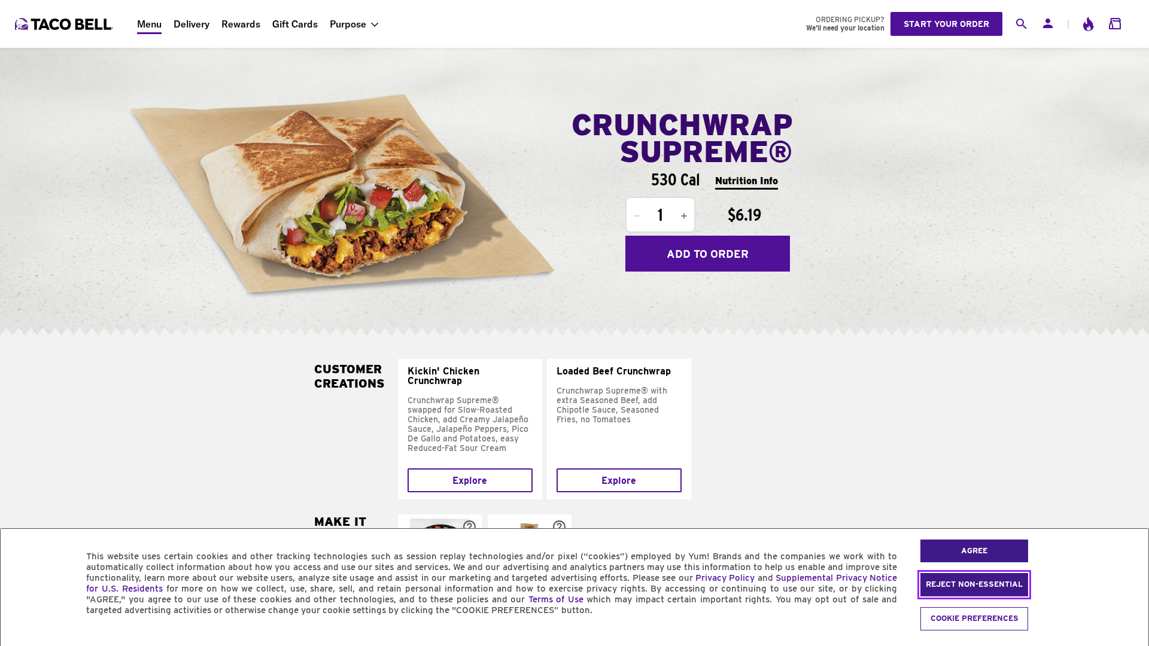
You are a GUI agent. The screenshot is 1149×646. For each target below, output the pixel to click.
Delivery (191, 24)
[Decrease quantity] (637, 216)
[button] (469, 526)
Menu (149, 24)
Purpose (348, 24)
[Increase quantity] (684, 216)
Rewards (240, 24)
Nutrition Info (746, 181)
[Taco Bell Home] (65, 24)
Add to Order (708, 254)
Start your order (946, 24)
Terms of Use (555, 599)
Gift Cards (295, 24)
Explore (469, 480)
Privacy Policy (725, 577)
